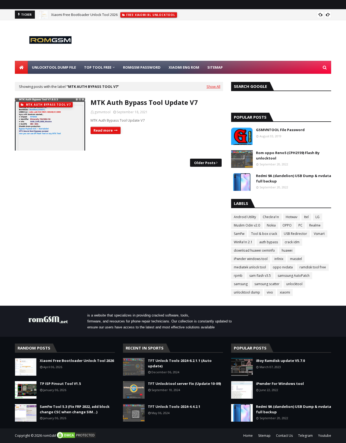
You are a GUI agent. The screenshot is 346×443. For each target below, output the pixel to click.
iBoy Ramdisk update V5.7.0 (280, 360)
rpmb (238, 275)
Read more (103, 130)
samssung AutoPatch (294, 275)
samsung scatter (267, 284)
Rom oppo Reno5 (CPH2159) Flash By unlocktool (288, 155)
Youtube (324, 435)
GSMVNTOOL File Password (280, 129)
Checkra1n (271, 217)
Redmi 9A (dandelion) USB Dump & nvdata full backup (293, 178)
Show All (213, 86)
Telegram (305, 435)
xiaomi (285, 292)
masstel (296, 259)
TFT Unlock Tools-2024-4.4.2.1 (174, 406)
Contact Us (284, 435)
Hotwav (291, 217)
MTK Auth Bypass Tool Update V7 (144, 102)
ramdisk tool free (313, 267)
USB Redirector (295, 233)
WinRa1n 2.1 (243, 242)
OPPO (287, 225)
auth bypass (268, 242)
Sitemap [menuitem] (215, 67)
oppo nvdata (283, 267)
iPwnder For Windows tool (280, 383)
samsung (241, 284)
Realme (315, 225)
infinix (278, 259)
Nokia (271, 225)
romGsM (49, 435)
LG (317, 217)
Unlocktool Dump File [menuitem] (54, 67)
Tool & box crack (264, 233)
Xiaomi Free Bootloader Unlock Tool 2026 (84, 14)
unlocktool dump (247, 292)
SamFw (239, 233)
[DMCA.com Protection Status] (76, 437)
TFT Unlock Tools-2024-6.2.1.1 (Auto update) (180, 363)
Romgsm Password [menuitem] (142, 67)
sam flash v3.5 (260, 275)
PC (300, 225)
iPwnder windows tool (251, 259)
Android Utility (245, 217)
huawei (287, 250)
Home (248, 435)
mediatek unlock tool (250, 267)
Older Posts (204, 162)
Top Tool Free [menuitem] (97, 67)
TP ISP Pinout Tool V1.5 (60, 383)
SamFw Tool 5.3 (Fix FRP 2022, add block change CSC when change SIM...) (74, 409)
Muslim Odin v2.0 (247, 225)
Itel (306, 217)
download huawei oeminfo (254, 250)
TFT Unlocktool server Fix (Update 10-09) (184, 383)
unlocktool (294, 284)
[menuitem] (21, 67)
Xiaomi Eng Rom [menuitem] (184, 67)
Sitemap (264, 435)
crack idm (292, 242)
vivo (270, 292)
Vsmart (319, 233)
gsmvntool (102, 112)
